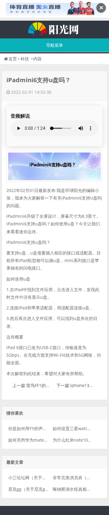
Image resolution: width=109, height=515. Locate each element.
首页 (12, 59)
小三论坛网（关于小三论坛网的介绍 (42, 477)
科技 (25, 59)
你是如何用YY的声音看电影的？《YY (42, 428)
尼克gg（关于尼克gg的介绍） (36, 489)
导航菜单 (54, 45)
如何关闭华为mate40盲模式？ (37, 440)
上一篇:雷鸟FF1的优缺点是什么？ (43, 385)
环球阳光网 (54, 28)
